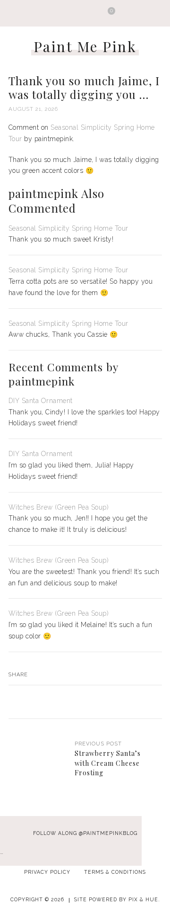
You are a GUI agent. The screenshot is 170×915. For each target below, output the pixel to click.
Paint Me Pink (85, 46)
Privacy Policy (47, 872)
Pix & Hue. (144, 899)
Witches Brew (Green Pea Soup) (58, 507)
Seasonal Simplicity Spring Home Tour (68, 228)
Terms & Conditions (115, 872)
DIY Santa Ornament (40, 400)
